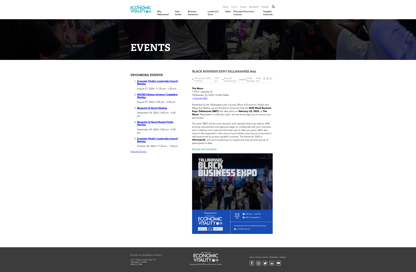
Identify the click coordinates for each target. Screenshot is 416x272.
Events (234, 7)
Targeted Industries (268, 13)
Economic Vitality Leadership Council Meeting (157, 82)
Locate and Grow (213, 13)
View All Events (138, 151)
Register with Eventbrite (204, 149)
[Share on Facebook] (264, 79)
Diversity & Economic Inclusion (243, 13)
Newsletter (254, 7)
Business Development (230, 79)
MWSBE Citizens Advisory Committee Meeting (157, 96)
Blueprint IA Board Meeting (152, 108)
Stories (243, 7)
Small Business (251, 79)
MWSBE (243, 79)
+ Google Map (200, 98)
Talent (228, 11)
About (225, 7)
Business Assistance (193, 13)
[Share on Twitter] (267, 79)
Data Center (178, 13)
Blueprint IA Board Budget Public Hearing (155, 123)
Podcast (265, 7)
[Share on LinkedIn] (271, 79)
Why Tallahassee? (163, 13)
